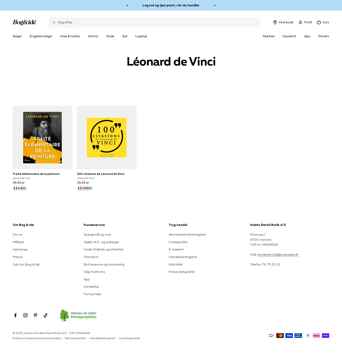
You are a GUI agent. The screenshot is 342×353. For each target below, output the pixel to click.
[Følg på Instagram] (25, 315)
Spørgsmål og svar (97, 234)
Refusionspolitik (75, 338)
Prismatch (91, 257)
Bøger (17, 36)
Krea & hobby (70, 36)
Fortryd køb (92, 294)
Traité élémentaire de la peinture (36, 174)
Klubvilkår (175, 264)
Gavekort (289, 36)
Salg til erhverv (94, 272)
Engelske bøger (41, 36)
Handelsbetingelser (183, 257)
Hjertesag (20, 249)
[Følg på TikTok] (45, 315)
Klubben (269, 36)
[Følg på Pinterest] (35, 315)
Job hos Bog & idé (26, 264)
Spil (124, 36)
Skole (110, 36)
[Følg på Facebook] (15, 315)
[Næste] (215, 5)
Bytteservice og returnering (104, 264)
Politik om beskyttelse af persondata (37, 338)
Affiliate (18, 242)
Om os (17, 234)
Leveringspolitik (129, 338)
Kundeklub (91, 286)
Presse (18, 257)
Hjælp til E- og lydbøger (101, 242)
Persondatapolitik (182, 272)
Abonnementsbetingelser (187, 234)
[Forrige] (127, 5)
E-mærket (176, 249)
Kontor (93, 36)
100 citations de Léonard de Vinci (100, 174)
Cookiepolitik (178, 242)
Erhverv (323, 36)
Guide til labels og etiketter (104, 249)
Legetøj (141, 36)
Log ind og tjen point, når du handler (171, 5)
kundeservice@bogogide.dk (277, 254)
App (307, 36)
